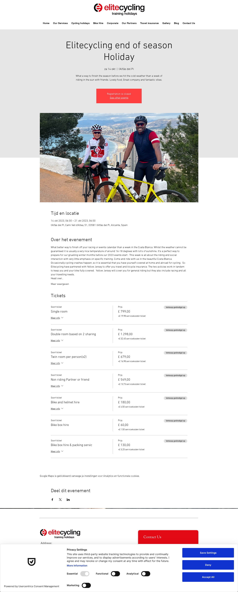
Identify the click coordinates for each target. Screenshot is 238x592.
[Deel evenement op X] (60, 499)
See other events (119, 98)
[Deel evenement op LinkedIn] (68, 499)
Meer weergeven (60, 284)
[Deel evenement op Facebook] (52, 499)
